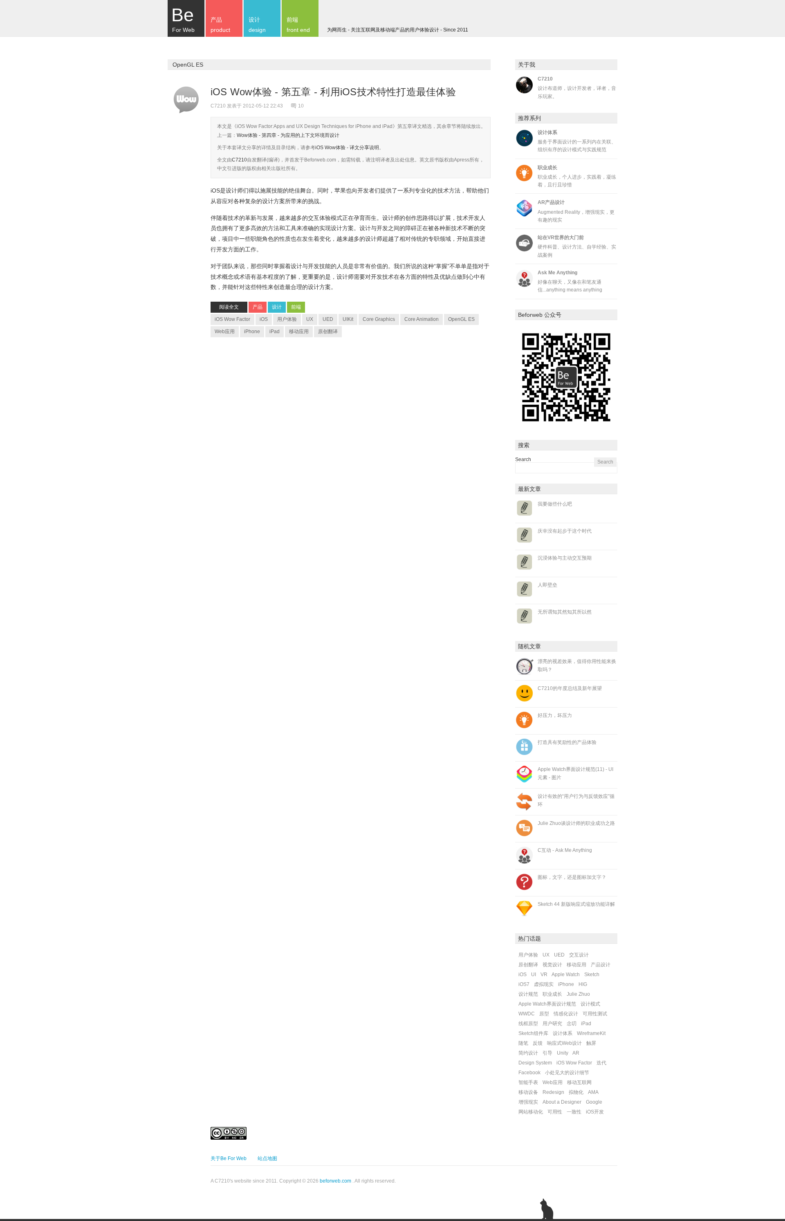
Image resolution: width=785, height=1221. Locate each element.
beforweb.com (335, 1181)
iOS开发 (595, 1112)
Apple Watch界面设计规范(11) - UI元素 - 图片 (575, 773)
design (257, 24)
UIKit (348, 319)
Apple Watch (566, 974)
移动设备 (528, 1092)
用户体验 (287, 319)
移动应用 (299, 331)
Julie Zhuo (578, 994)
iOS (264, 319)
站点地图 (267, 1158)
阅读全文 (229, 307)
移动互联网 (579, 1082)
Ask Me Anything (557, 273)
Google (594, 1102)
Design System (535, 1063)
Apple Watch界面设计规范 (547, 1004)
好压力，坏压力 (555, 715)
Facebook (529, 1072)
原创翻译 (328, 331)
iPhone (252, 331)
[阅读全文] (186, 100)
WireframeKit (591, 1033)
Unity (562, 1053)
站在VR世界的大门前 (561, 237)
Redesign (553, 1092)
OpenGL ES (461, 319)
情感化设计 (566, 1014)
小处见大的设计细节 (567, 1072)
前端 (296, 307)
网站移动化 (530, 1112)
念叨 (571, 1023)
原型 (544, 1014)
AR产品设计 (551, 202)
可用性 (554, 1112)
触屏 (591, 1043)
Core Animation (421, 319)
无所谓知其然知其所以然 (565, 612)
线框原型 (528, 1023)
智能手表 (528, 1082)
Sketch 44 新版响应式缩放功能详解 (576, 904)
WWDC (526, 1014)
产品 (257, 307)
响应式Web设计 (564, 1043)
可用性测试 (595, 1014)
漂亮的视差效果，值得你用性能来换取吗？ (577, 665)
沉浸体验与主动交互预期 (565, 558)
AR (575, 1053)
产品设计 (600, 965)
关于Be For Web (229, 1158)
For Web (183, 18)
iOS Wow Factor (232, 319)
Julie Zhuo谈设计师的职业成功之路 (576, 823)
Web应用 (225, 331)
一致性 (574, 1112)
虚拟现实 (544, 984)
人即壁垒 (547, 585)
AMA (593, 1092)
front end (298, 24)
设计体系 (547, 132)
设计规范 (528, 994)
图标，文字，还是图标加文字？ (572, 877)
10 (301, 106)
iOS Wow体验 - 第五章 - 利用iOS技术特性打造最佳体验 (335, 91)
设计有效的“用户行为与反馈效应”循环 (576, 800)
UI (533, 974)
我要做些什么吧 (555, 504)
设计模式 (590, 1004)
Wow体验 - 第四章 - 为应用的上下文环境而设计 (288, 135)
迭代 (601, 1063)
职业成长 (547, 167)
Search (523, 459)
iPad (274, 331)
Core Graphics (379, 319)
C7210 (239, 160)
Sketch (591, 974)
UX (309, 319)
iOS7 (523, 984)
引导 (547, 1053)
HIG (583, 984)
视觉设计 (552, 965)
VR (544, 974)
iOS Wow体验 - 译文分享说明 (347, 147)
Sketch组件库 (533, 1033)
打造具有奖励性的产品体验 (567, 742)
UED (328, 319)
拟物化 (576, 1092)
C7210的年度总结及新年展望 (570, 688)
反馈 (538, 1043)
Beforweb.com (320, 160)
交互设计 (579, 955)
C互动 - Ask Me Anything (565, 850)
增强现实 (528, 1102)
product (220, 24)
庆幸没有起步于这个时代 (565, 531)
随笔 (523, 1043)
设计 (277, 307)
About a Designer (562, 1102)
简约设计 (528, 1053)
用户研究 (552, 1023)
